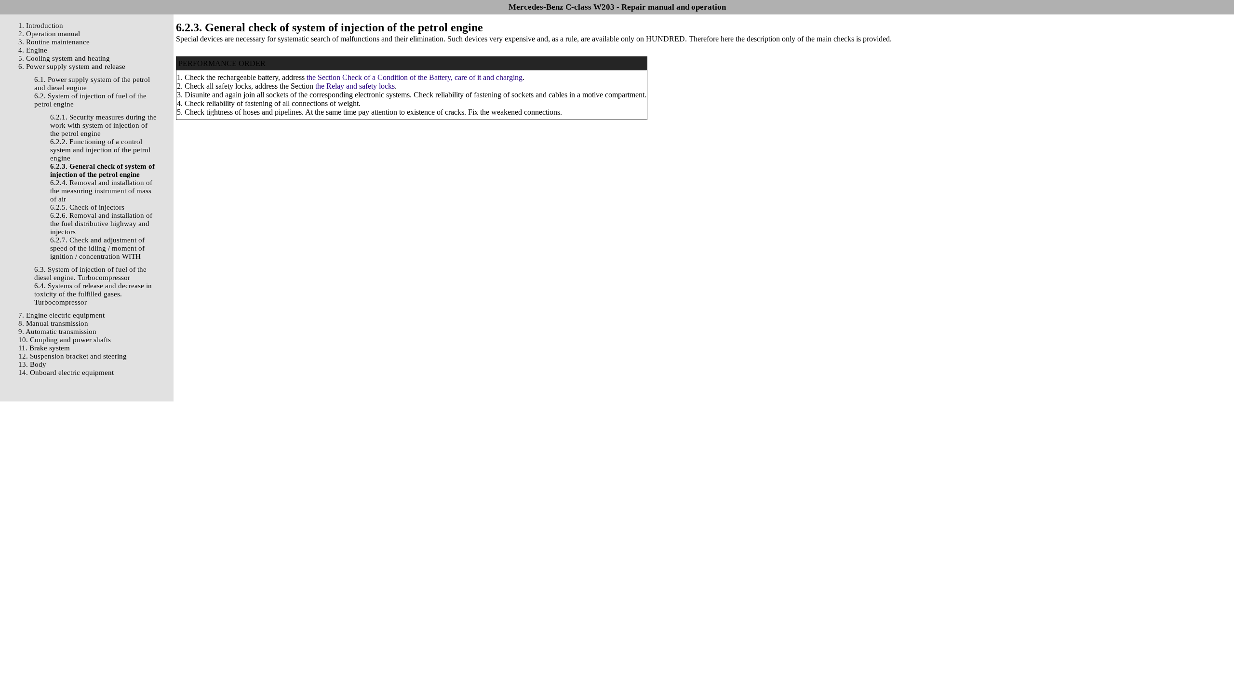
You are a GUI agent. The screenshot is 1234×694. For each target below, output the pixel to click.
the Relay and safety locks (355, 86)
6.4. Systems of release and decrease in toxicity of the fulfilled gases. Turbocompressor (93, 294)
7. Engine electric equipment (61, 315)
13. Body (32, 364)
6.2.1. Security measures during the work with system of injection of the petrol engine (103, 125)
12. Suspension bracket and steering (72, 356)
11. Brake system (44, 348)
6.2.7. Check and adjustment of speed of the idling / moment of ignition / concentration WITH (97, 248)
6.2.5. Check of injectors (87, 207)
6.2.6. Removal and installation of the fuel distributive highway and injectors (101, 224)
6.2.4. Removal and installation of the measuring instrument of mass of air (101, 191)
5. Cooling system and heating (64, 58)
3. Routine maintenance (54, 42)
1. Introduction (40, 25)
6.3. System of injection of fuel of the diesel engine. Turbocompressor (90, 273)
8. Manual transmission (53, 323)
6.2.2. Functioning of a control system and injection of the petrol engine (100, 150)
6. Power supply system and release (71, 66)
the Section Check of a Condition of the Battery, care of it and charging (415, 77)
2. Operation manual (49, 34)
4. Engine (32, 50)
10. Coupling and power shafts (64, 340)
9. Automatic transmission (57, 331)
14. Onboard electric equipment (66, 372)
